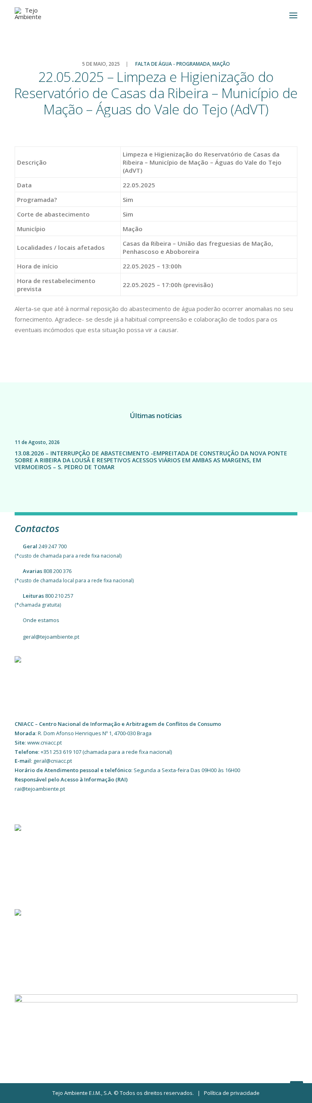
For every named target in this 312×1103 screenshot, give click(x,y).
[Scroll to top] (296, 1087)
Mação (221, 63)
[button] (293, 15)
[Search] (269, 15)
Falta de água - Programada (172, 63)
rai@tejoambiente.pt (40, 788)
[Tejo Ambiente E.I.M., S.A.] (28, 15)
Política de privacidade (232, 1093)
